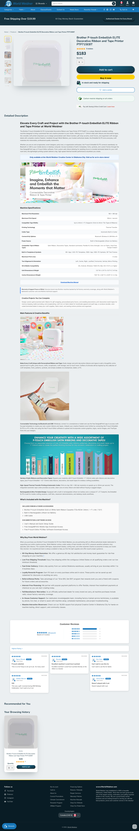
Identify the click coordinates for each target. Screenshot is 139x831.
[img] (16, 656)
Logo (18, 3)
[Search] (113, 3)
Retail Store (74, 10)
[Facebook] (104, 10)
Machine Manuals (76, 799)
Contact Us (61, 10)
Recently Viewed (90, 10)
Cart (133, 3)
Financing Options (76, 787)
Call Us (124, 10)
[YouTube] (114, 10)
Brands (41, 3)
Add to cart (105, 69)
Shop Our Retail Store (77, 806)
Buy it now (105, 78)
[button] (76, 629)
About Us (53, 793)
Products (13, 32)
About (33, 10)
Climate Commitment (57, 799)
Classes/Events (45, 10)
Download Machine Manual (69, 282)
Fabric (21, 10)
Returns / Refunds (76, 790)
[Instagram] (111, 10)
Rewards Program (56, 803)
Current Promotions (56, 796)
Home (6, 32)
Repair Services (75, 793)
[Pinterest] (107, 10)
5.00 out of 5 (52, 633)
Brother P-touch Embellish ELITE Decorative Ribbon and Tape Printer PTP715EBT (21, 743)
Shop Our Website (76, 803)
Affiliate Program (55, 806)
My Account (54, 787)
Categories (8, 10)
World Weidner (72, 827)
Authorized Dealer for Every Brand (119, 19)
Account (127, 3)
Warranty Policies (76, 796)
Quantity (80, 58)
